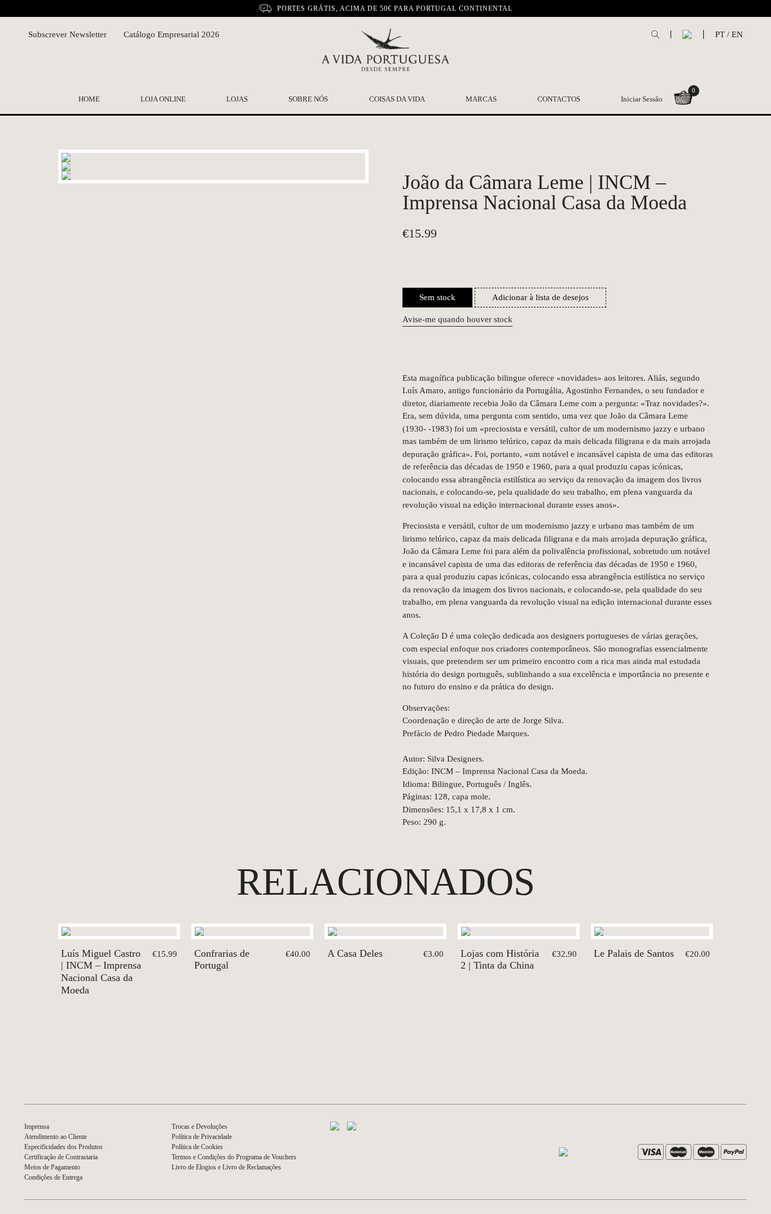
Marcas (481, 99)
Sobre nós (308, 99)
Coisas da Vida (397, 99)
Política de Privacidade (202, 1137)
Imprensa (36, 1127)
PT (720, 34)
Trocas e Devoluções (199, 1127)
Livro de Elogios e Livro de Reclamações (226, 1167)
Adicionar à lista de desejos (540, 297)
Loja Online (163, 99)
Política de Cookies (197, 1147)
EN (737, 34)
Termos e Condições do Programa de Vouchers (234, 1157)
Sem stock (437, 297)
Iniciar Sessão (642, 99)
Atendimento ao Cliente (55, 1137)
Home (89, 99)
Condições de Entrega (53, 1177)
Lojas (237, 99)
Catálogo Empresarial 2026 (172, 34)
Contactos (558, 99)
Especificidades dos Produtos (63, 1147)
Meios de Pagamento (52, 1167)
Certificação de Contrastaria (61, 1157)
